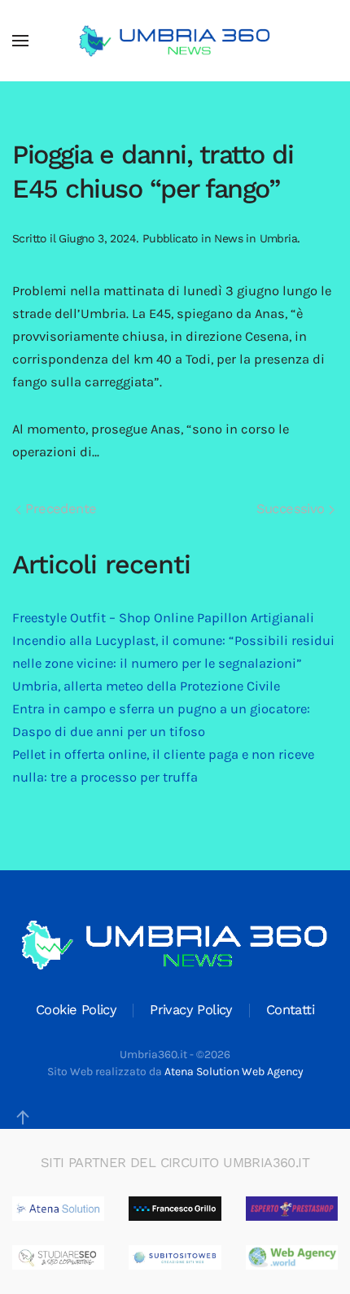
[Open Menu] (20, 40)
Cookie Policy (76, 1009)
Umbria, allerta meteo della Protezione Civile (146, 686)
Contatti (290, 1009)
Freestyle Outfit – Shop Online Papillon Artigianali (163, 617)
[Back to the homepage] (175, 40)
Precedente (58, 508)
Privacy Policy (191, 1009)
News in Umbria (255, 238)
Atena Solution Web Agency (234, 1071)
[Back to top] (22, 1117)
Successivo (292, 508)
